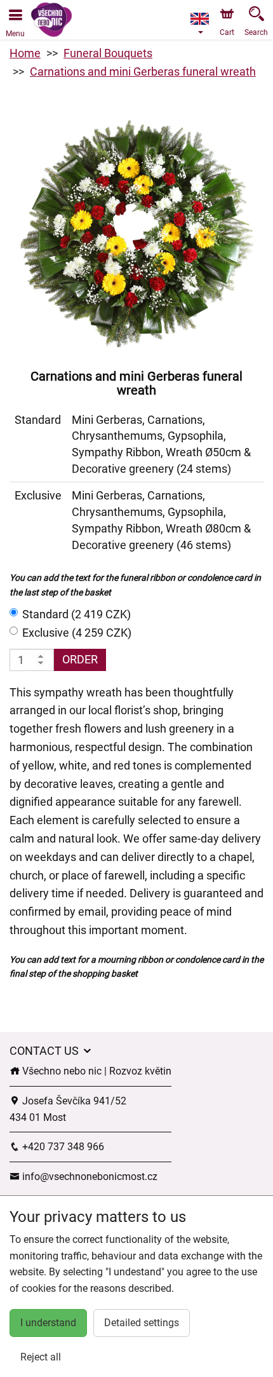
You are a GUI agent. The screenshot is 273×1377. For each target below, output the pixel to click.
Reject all (40, 1357)
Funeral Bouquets (107, 53)
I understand (48, 1323)
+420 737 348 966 (62, 1147)
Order (80, 659)
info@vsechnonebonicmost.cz (88, 1176)
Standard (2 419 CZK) (76, 614)
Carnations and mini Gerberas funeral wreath (143, 71)
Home (25, 53)
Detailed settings (141, 1323)
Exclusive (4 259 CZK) (76, 632)
